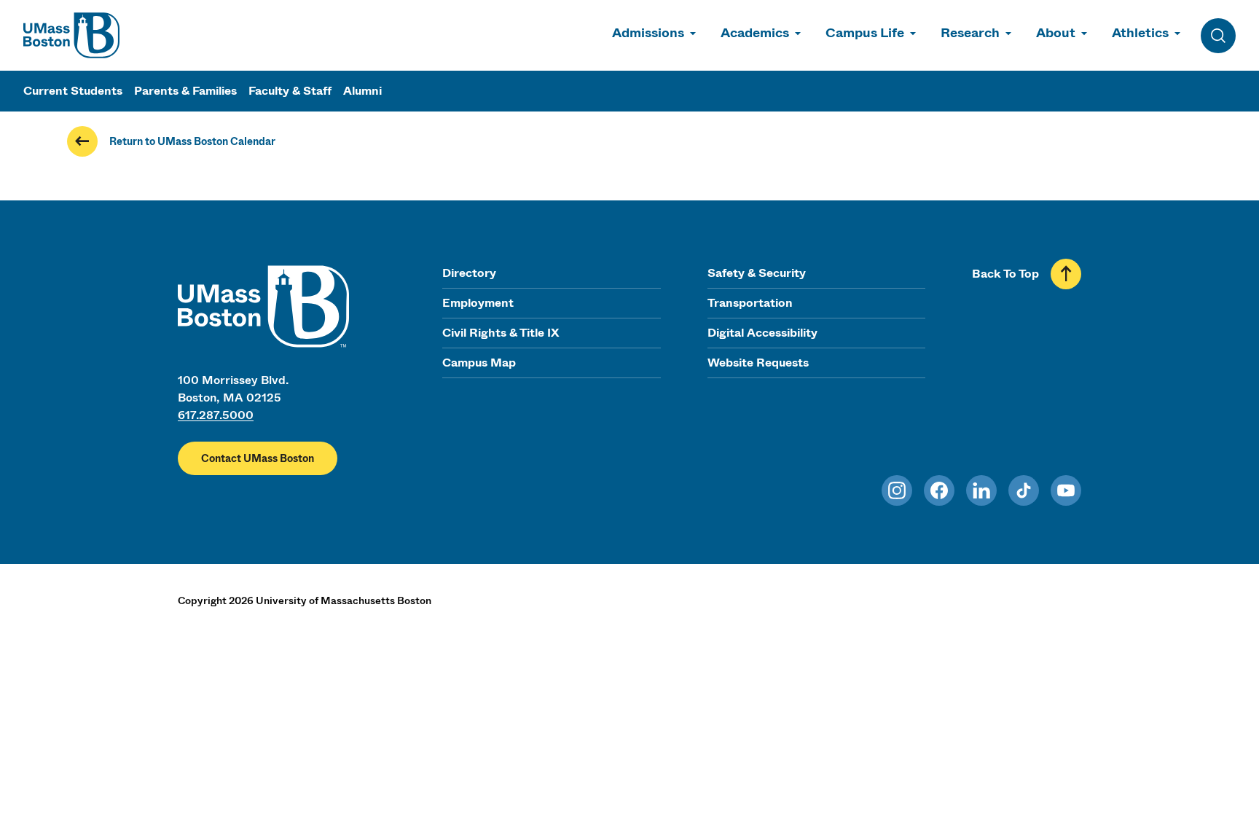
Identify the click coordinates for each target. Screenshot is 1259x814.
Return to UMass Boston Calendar (192, 141)
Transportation (750, 302)
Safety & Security (756, 273)
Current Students (72, 90)
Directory (469, 273)
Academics (755, 32)
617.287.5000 (216, 415)
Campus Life (864, 32)
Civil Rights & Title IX (500, 332)
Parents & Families (185, 90)
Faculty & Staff (290, 90)
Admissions (648, 32)
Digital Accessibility (762, 332)
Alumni (362, 90)
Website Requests (758, 362)
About (1055, 32)
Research (970, 32)
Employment (478, 302)
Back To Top (1005, 273)
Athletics (1140, 32)
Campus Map (479, 362)
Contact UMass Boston (257, 458)
